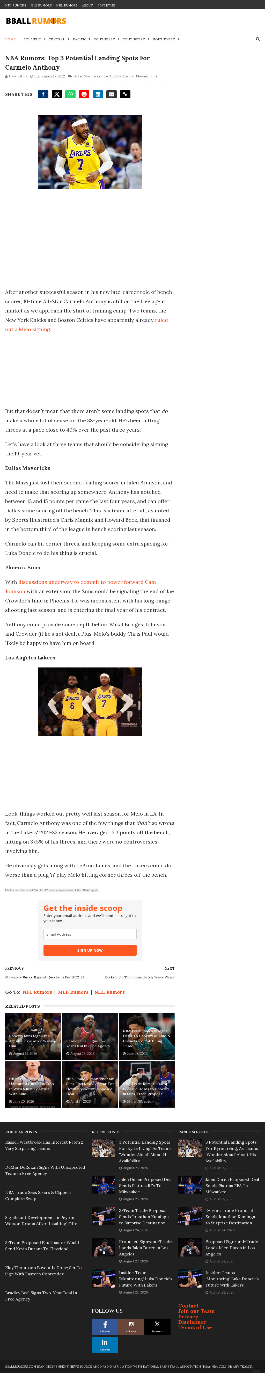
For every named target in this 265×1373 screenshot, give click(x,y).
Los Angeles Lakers (118, 76)
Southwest (134, 39)
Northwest (164, 39)
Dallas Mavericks (86, 76)
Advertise (106, 5)
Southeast (104, 39)
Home (10, 39)
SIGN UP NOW (90, 950)
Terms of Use (195, 1327)
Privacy (188, 1316)
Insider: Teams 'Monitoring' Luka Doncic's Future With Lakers (145, 1279)
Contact (188, 1305)
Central (57, 39)
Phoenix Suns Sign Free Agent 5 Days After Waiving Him (32, 1041)
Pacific (79, 39)
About (87, 5)
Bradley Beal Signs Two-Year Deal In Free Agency (88, 1044)
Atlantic (32, 39)
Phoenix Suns (146, 76)
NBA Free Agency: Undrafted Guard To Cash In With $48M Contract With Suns (31, 1086)
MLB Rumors (41, 5)
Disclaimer (192, 1322)
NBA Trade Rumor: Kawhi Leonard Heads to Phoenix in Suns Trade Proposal (146, 1088)
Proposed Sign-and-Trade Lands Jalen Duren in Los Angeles (145, 1247)
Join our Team (196, 1311)
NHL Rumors (66, 5)
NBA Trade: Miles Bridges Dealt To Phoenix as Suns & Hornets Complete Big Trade (146, 1039)
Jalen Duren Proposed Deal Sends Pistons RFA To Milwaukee (146, 1185)
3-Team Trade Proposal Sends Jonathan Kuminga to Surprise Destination (144, 1216)
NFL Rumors (15, 5)
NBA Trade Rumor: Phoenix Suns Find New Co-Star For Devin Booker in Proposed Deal (90, 1086)
